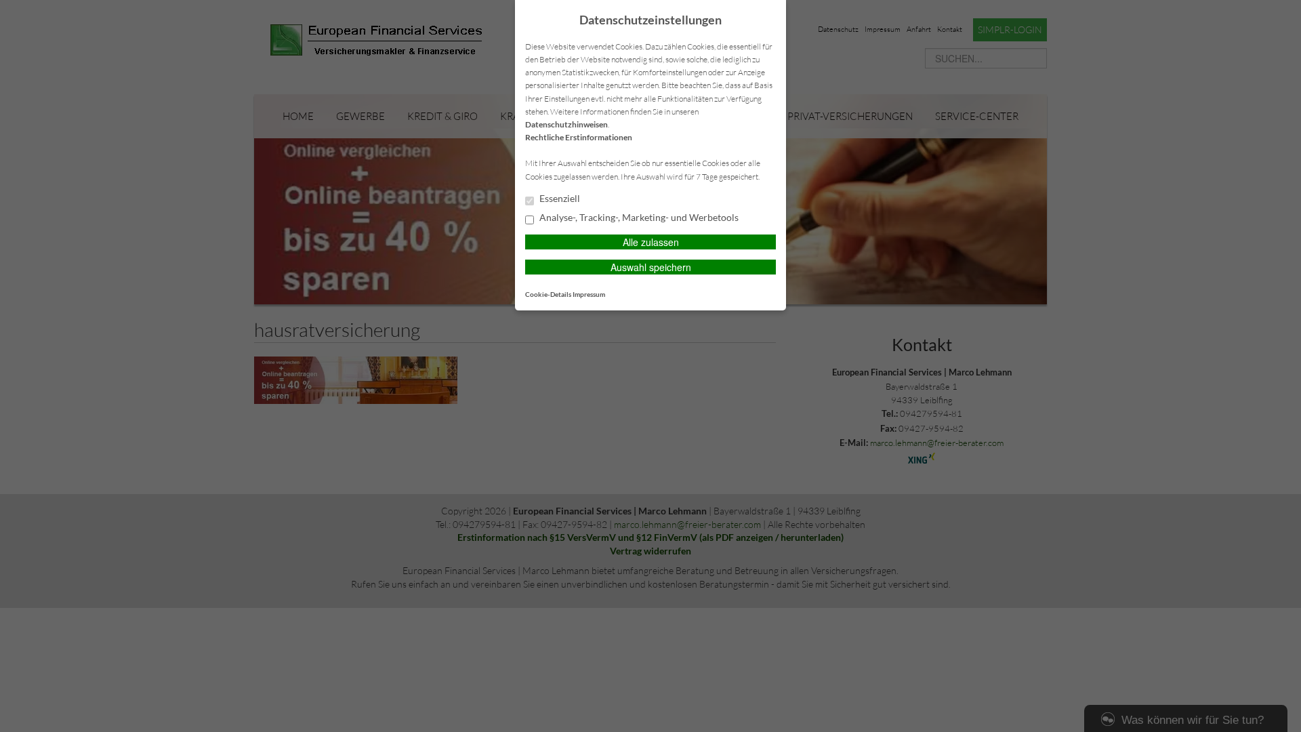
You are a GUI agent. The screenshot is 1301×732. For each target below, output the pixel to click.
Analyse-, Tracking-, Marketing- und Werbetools (638, 217)
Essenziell (558, 198)
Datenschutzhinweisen (566, 124)
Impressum (589, 294)
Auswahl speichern (651, 267)
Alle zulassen (651, 242)
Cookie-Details (548, 294)
